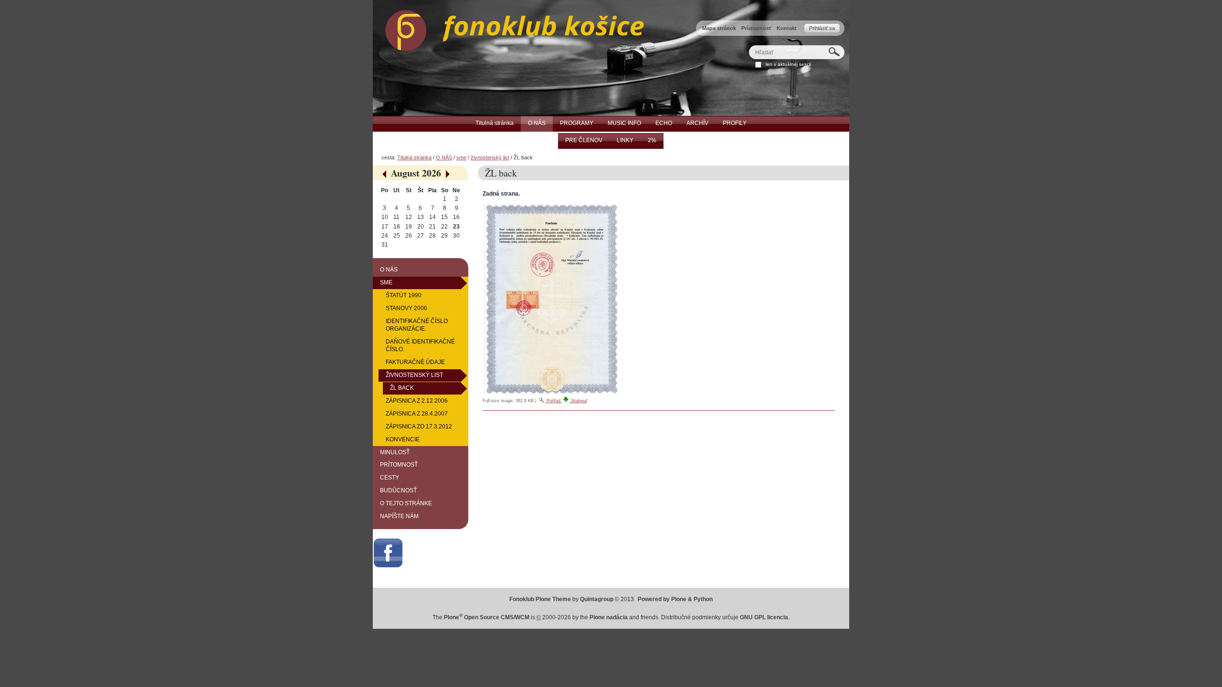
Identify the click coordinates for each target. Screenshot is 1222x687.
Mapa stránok (719, 28)
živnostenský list (490, 157)
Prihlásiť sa (822, 28)
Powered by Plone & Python (675, 599)
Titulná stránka (414, 157)
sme (461, 157)
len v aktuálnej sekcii (788, 64)
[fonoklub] (508, 28)
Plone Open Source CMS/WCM (486, 617)
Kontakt (787, 28)
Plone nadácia (609, 617)
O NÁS (444, 157)
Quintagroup (596, 599)
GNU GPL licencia (764, 617)
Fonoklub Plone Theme (540, 599)
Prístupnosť (756, 28)
